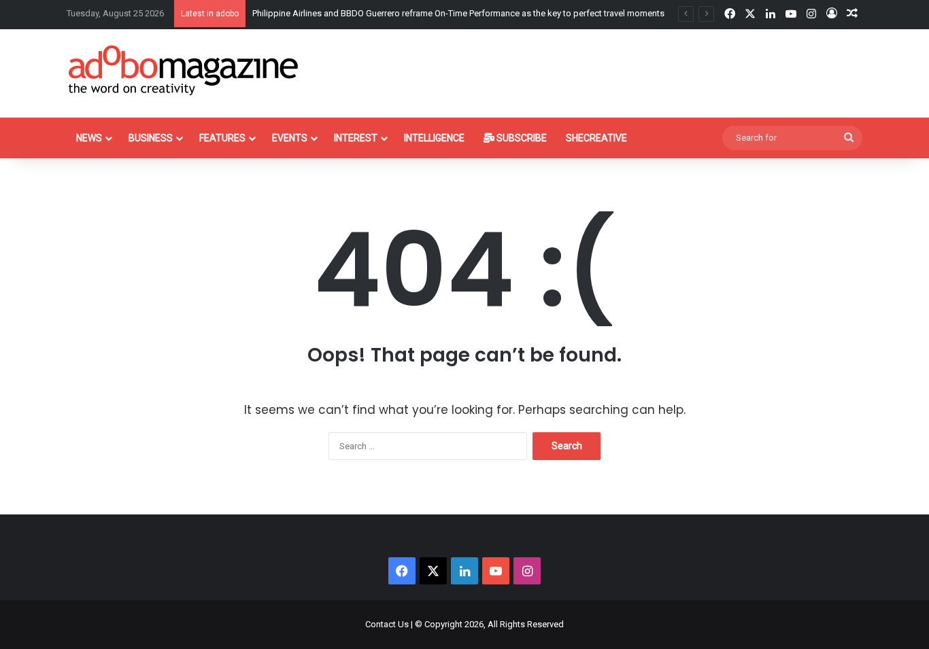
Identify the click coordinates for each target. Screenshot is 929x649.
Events (289, 138)
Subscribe (520, 138)
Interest (355, 138)
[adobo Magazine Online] (184, 70)
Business (151, 138)
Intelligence (434, 138)
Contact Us (387, 624)
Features (222, 138)
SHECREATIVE (596, 138)
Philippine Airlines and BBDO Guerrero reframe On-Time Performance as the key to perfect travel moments (458, 13)
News (89, 138)
